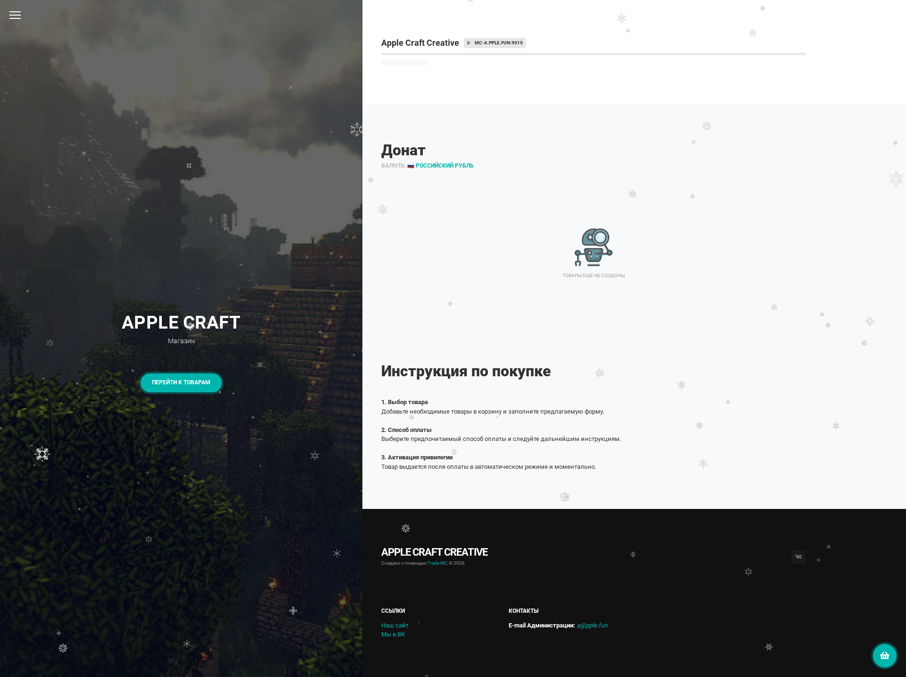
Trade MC (438, 563)
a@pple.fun (592, 625)
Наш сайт (395, 625)
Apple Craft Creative (434, 552)
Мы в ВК (393, 634)
